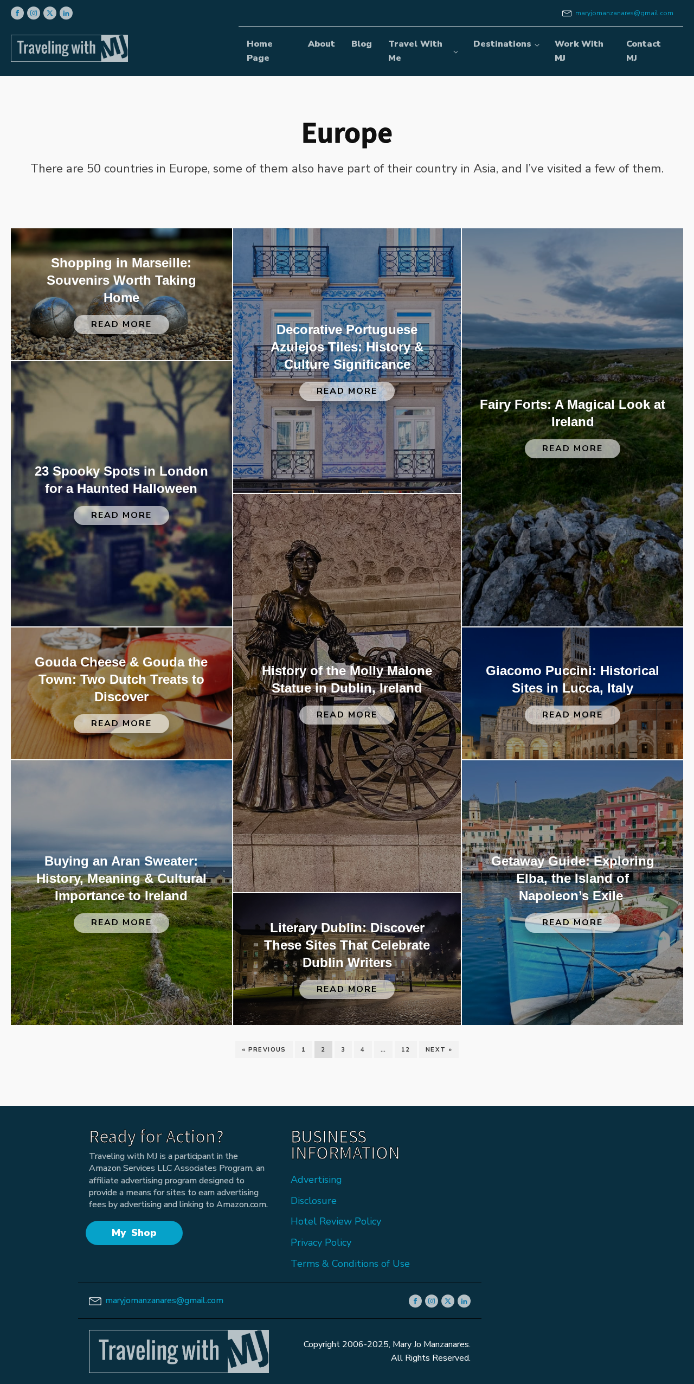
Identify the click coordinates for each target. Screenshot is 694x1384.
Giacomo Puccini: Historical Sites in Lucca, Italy (572, 679)
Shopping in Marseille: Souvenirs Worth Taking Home (121, 280)
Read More (121, 324)
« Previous (264, 1050)
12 (405, 1050)
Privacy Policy (321, 1242)
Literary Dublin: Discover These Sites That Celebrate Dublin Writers (347, 945)
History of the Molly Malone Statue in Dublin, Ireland (347, 679)
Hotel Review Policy (336, 1221)
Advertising (316, 1179)
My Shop (134, 1232)
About (321, 44)
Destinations (502, 44)
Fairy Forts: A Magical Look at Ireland (572, 413)
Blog (361, 44)
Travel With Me (415, 51)
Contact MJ (643, 51)
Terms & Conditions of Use (350, 1263)
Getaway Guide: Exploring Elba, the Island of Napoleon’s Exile (572, 878)
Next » (439, 1050)
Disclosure (314, 1200)
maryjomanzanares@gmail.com (624, 13)
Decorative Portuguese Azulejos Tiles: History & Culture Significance (347, 346)
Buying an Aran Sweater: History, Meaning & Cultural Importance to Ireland (121, 878)
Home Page (260, 51)
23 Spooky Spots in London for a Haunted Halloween (121, 480)
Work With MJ (579, 51)
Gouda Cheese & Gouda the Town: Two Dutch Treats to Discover (121, 679)
